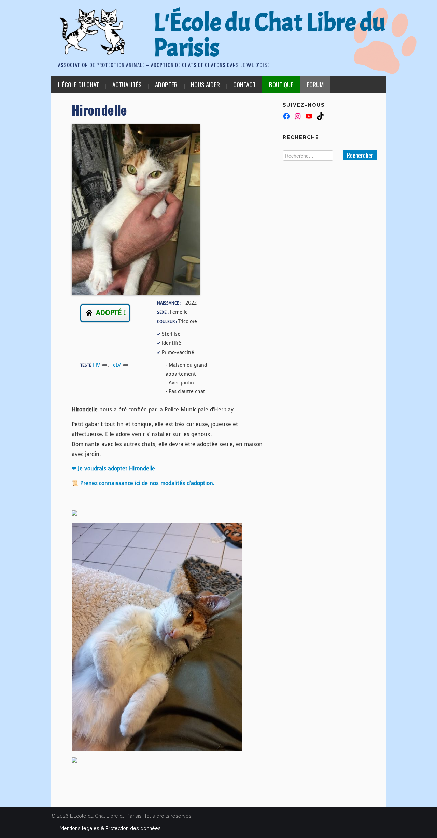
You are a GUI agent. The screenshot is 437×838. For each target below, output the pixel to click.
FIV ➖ (100, 365)
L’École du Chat (78, 85)
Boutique (281, 85)
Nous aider (205, 85)
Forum (315, 85)
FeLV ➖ (119, 365)
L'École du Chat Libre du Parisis (269, 35)
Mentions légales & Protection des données (110, 828)
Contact (244, 85)
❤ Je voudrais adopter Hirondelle (113, 468)
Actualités (127, 85)
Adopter (166, 85)
